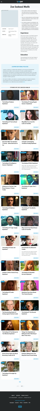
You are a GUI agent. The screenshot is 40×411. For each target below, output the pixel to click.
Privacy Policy (24, 395)
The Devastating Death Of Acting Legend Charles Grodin (10, 313)
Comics (2, 111)
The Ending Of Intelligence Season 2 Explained (9, 164)
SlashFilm (26, 402)
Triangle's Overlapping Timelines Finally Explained (29, 142)
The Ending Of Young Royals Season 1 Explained (29, 102)
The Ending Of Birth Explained (30, 163)
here (24, 82)
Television (23, 111)
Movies (2, 91)
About (13, 395)
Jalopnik (17, 402)
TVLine (21, 402)
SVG (29, 402)
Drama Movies (23, 152)
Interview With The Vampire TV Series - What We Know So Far (10, 143)
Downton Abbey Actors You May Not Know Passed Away (29, 354)
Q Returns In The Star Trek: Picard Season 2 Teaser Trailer (9, 188)
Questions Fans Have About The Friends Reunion (29, 293)
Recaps (22, 91)
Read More (16, 107)
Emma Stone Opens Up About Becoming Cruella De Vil (10, 354)
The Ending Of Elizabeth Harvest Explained (28, 273)
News (22, 197)
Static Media (14, 397)
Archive (18, 395)
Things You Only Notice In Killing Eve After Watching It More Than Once (29, 333)
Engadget (12, 402)
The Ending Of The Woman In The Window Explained (10, 333)
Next (22, 386)
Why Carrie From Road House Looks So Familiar (29, 228)
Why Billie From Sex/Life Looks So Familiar (28, 122)
